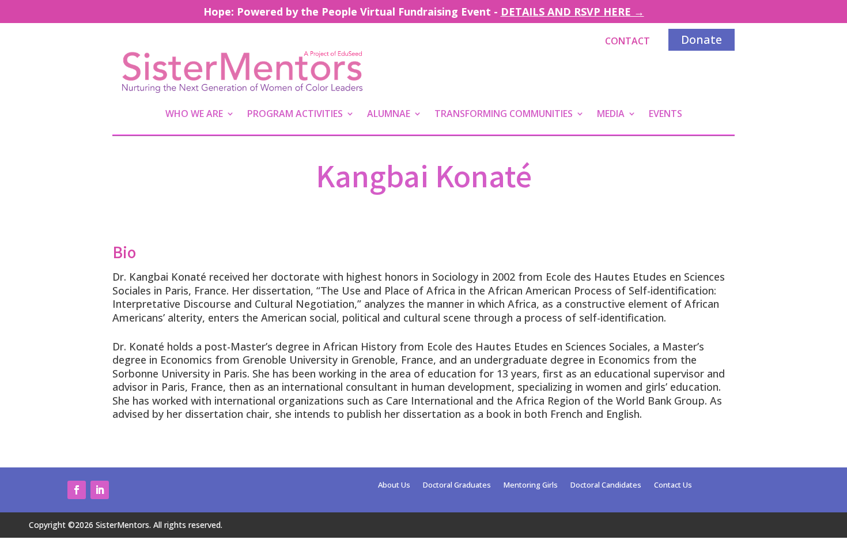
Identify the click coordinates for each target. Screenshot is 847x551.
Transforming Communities (503, 115)
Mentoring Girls (531, 485)
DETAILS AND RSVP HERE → (572, 11)
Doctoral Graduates (457, 485)
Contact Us (673, 485)
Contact (627, 41)
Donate (701, 39)
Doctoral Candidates (605, 485)
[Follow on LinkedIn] (99, 490)
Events (665, 115)
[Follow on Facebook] (76, 490)
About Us (394, 485)
